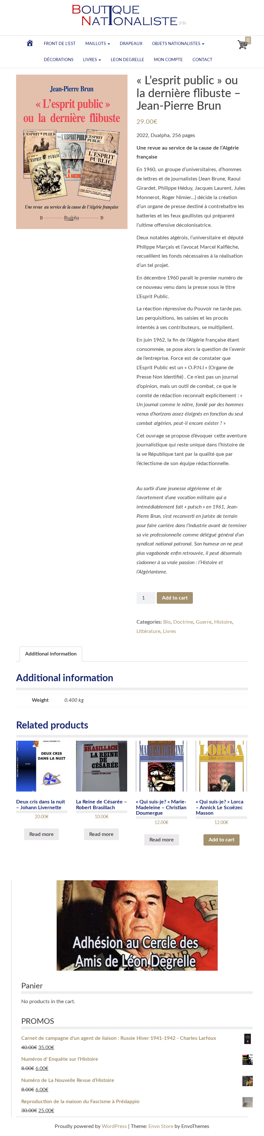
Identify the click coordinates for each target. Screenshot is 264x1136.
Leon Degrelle (127, 60)
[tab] (51, 654)
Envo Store (160, 1126)
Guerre (204, 622)
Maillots (96, 44)
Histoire (223, 622)
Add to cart (175, 597)
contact (202, 60)
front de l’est (60, 44)
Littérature (148, 631)
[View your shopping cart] (243, 48)
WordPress (114, 1126)
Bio (167, 622)
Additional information (51, 653)
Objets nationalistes (176, 44)
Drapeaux (131, 44)
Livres (90, 60)
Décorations (58, 60)
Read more (41, 834)
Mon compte (168, 60)
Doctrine (183, 622)
